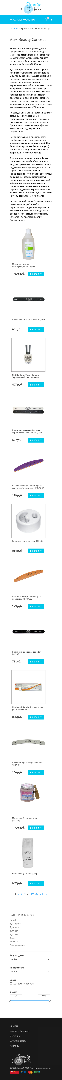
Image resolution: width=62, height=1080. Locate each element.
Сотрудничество (18, 1041)
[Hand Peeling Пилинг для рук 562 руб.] (28, 853)
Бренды (14, 1026)
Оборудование (17, 945)
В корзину (36, 274)
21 (41, 893)
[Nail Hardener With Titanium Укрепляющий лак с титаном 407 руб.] (28, 355)
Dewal (13, 920)
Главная (14, 28)
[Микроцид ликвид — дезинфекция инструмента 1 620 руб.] (28, 244)
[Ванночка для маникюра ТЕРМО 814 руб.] (28, 521)
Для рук (14, 934)
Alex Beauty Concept (23, 984)
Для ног (14, 931)
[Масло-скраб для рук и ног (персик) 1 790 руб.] (28, 792)
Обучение (15, 1036)
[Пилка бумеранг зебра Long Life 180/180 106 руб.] (28, 742)
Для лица (15, 927)
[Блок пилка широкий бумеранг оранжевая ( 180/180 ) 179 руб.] (28, 576)
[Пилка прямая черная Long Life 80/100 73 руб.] (28, 632)
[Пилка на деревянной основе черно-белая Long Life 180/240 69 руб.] (28, 410)
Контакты (15, 1046)
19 (32, 893)
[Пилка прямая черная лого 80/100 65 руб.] (28, 299)
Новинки (14, 941)
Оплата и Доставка (19, 1031)
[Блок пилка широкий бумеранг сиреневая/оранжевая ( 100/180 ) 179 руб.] (28, 465)
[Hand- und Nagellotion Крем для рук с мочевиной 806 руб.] (28, 687)
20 (36, 893)
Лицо (12, 938)
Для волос (15, 924)
